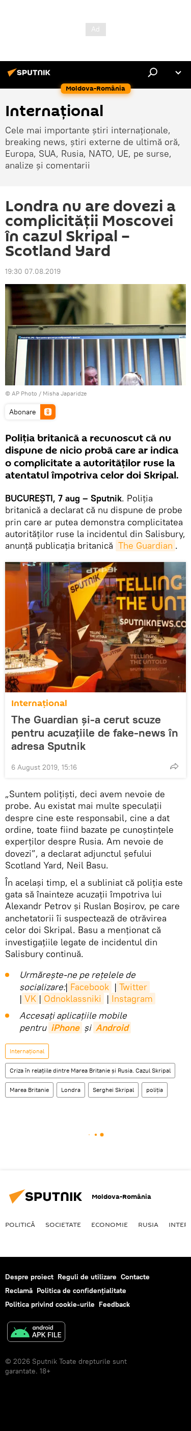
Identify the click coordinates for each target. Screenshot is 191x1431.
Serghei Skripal (113, 1089)
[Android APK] (36, 1333)
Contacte (135, 1276)
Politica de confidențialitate (81, 1290)
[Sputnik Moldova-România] (30, 76)
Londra (70, 1089)
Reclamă (19, 1290)
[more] (174, 766)
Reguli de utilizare (87, 1276)
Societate (63, 1224)
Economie (109, 1224)
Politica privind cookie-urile (50, 1304)
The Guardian (145, 545)
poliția (154, 1089)
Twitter (133, 987)
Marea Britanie (29, 1089)
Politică (20, 1224)
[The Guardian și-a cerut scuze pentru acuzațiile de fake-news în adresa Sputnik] (95, 627)
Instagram (132, 998)
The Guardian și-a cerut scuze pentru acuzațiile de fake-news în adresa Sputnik (94, 732)
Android (112, 1027)
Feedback (114, 1304)
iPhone (65, 1027)
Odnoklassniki (72, 998)
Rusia (148, 1224)
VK (30, 998)
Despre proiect (29, 1276)
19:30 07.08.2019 (33, 271)
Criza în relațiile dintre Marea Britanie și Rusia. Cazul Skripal (90, 1070)
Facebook (89, 987)
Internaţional (39, 703)
